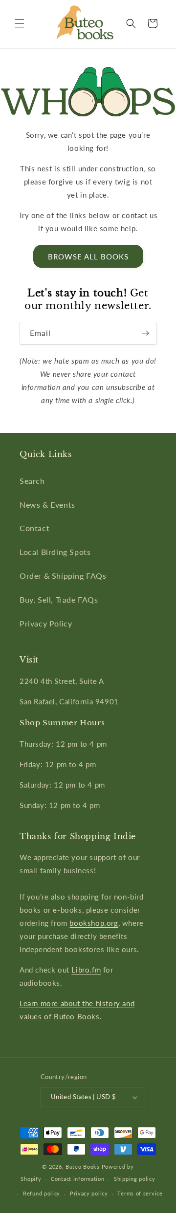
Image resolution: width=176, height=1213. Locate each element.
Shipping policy (134, 1179)
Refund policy (41, 1193)
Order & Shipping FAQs (63, 575)
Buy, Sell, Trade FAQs (59, 599)
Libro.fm (86, 969)
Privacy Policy (46, 623)
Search (32, 480)
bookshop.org (93, 923)
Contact (34, 528)
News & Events (47, 504)
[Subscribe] (145, 333)
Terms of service (139, 1193)
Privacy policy (89, 1193)
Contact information (77, 1179)
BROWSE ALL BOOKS (88, 256)
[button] (19, 23)
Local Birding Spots (55, 551)
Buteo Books (83, 1166)
